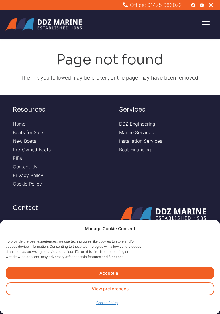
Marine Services (136, 132)
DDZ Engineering (137, 124)
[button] (206, 24)
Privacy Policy (28, 175)
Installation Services (140, 141)
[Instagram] (211, 5)
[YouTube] (202, 5)
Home (19, 124)
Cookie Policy (107, 303)
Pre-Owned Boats (32, 149)
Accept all (110, 273)
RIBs (17, 158)
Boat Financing (135, 149)
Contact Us (25, 167)
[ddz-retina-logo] (45, 24)
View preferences (110, 288)
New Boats (24, 141)
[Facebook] (193, 5)
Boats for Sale (28, 132)
